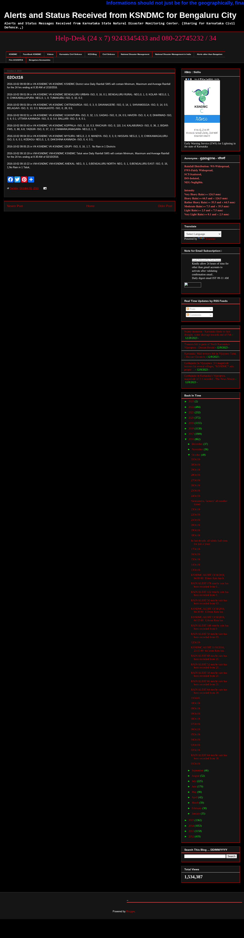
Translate (210, 238)
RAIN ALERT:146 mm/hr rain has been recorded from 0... (209, 627)
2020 (192, 417)
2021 (192, 412)
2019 (192, 423)
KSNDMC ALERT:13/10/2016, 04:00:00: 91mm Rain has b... (208, 577)
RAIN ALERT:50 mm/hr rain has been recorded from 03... (209, 602)
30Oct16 (195, 464)
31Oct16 (195, 459)
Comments (195, 314)
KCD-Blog (92, 54)
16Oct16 (195, 554)
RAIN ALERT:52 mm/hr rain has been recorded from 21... (209, 666)
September (198, 770)
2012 (192, 836)
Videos (50, 54)
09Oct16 (195, 708)
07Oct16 (195, 724)
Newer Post (15, 206)
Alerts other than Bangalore (209, 54)
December (197, 444)
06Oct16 (195, 729)
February (197, 808)
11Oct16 (195, 698)
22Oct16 (195, 514)
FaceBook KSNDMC (32, 54)
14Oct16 (195, 564)
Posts (192, 309)
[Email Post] (44, 188)
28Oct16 (195, 474)
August (196, 775)
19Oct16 (195, 530)
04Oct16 (195, 739)
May (194, 792)
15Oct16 (195, 559)
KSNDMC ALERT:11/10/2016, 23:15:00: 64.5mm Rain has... (208, 649)
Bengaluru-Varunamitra (39, 60)
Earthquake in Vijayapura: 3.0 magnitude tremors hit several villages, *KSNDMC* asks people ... (209, 366)
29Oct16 (195, 469)
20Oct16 (195, 525)
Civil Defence (109, 54)
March (195, 802)
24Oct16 (195, 495)
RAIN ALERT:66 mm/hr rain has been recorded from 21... (209, 683)
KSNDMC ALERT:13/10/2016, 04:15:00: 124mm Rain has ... (208, 619)
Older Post (165, 206)
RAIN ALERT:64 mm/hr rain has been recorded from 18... (209, 757)
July (194, 781)
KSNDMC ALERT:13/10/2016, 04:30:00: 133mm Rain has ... (208, 610)
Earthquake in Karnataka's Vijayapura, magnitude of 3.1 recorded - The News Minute (209, 377)
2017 (192, 433)
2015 (192, 820)
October (196, 454)
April (195, 797)
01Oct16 (195, 763)
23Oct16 (195, 509)
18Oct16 (195, 535)
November (198, 449)
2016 (192, 439)
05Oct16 (195, 734)
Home (90, 206)
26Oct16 (195, 485)
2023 (192, 401)
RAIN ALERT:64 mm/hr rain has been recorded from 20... (209, 691)
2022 (192, 407)
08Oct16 (195, 718)
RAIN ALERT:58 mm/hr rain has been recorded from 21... (209, 674)
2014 (192, 825)
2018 (192, 428)
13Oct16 (195, 569)
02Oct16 (195, 750)
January (196, 813)
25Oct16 (195, 490)
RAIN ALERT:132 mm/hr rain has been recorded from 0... (209, 594)
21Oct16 (195, 519)
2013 (192, 831)
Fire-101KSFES (16, 60)
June (194, 786)
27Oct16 (195, 480)
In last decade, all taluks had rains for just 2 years (209, 542)
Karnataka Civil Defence (70, 54)
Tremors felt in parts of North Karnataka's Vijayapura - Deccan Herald (207, 346)
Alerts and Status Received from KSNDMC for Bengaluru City (120, 15)
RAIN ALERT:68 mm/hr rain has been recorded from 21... (209, 657)
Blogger (130, 911)
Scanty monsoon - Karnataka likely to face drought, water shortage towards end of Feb (207, 333)
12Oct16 (195, 642)
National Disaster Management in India (173, 54)
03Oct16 (195, 744)
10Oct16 (195, 703)
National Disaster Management (135, 54)
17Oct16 (195, 549)
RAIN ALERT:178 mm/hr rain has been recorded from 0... (209, 585)
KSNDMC (13, 54)
